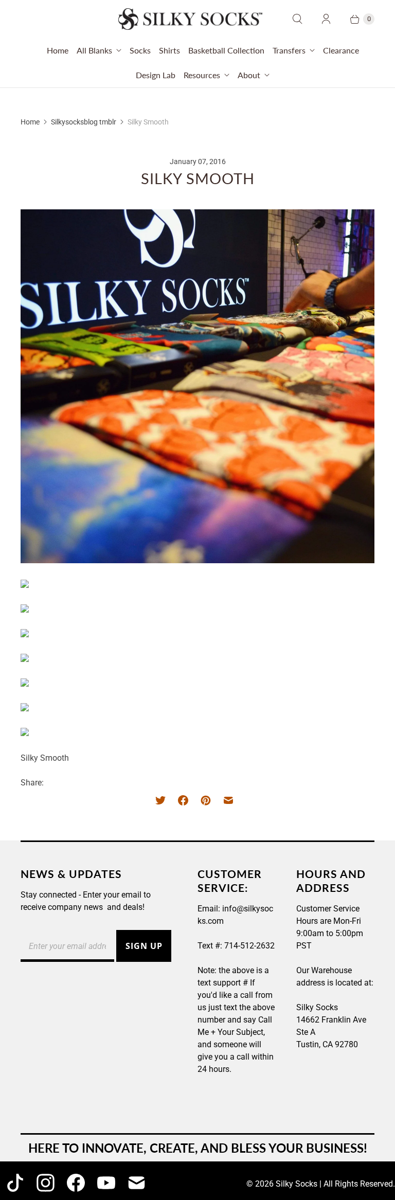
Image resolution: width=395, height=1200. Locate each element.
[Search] (297, 19)
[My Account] (326, 19)
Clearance (341, 50)
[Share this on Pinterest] (205, 800)
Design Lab (155, 75)
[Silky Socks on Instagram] (45, 1183)
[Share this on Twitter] (163, 800)
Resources (202, 75)
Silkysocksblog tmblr (83, 122)
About (249, 75)
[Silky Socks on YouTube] (106, 1183)
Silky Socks (296, 1184)
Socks (140, 50)
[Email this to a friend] (228, 800)
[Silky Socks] (190, 19)
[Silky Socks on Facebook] (76, 1183)
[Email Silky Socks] (136, 1183)
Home (57, 50)
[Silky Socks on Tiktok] (15, 1183)
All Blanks (94, 50)
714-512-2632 (249, 946)
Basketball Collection (226, 50)
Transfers (289, 50)
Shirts (169, 50)
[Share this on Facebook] (183, 800)
